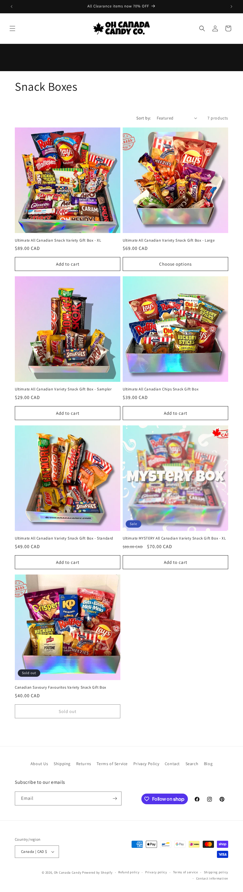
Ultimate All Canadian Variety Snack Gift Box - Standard (64, 538)
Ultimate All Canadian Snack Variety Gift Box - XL (58, 240)
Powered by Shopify (97, 872)
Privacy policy (156, 872)
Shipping (62, 763)
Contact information (212, 878)
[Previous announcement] (11, 6)
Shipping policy (216, 872)
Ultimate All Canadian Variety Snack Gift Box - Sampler (63, 389)
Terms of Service (112, 763)
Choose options (175, 264)
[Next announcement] (231, 6)
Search (192, 763)
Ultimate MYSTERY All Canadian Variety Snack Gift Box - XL (174, 538)
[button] (12, 28)
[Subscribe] (114, 798)
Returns (83, 763)
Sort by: (143, 118)
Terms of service (185, 872)
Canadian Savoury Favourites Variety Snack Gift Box (60, 687)
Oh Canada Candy (67, 872)
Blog (208, 763)
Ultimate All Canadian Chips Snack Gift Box (161, 389)
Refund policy (128, 872)
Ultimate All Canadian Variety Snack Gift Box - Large (169, 240)
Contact (172, 763)
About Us (39, 763)
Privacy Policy (146, 763)
